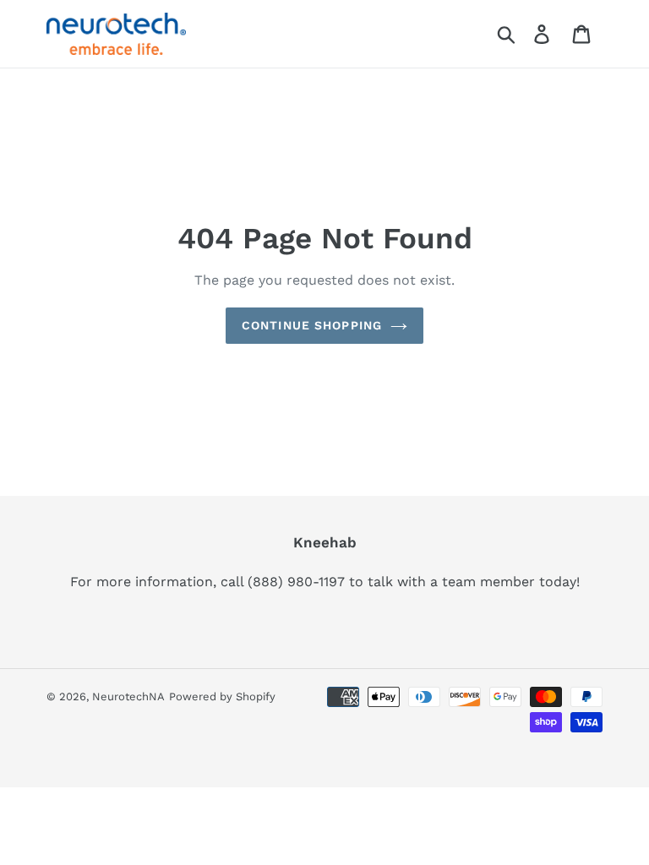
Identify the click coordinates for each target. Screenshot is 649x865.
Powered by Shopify (222, 696)
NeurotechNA (128, 696)
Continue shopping (312, 325)
